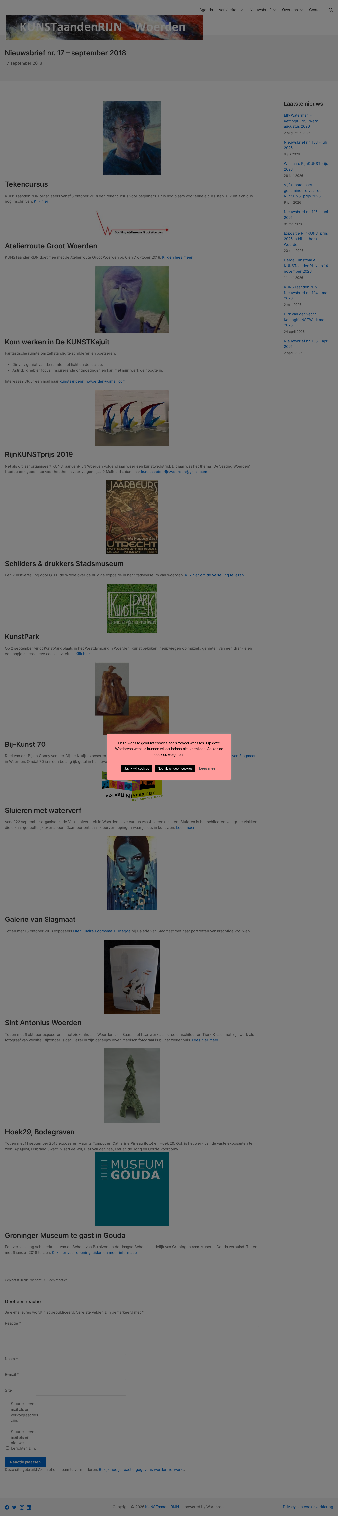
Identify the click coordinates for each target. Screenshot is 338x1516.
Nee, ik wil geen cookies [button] (175, 768)
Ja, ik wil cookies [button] (136, 768)
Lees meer (208, 768)
